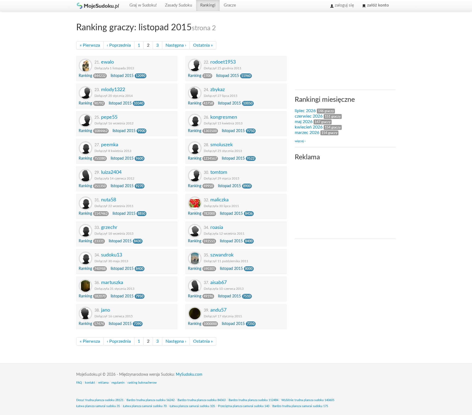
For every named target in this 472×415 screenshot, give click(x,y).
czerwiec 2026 (309, 116)
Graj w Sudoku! (143, 5)
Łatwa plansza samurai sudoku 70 (145, 406)
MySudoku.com (189, 375)
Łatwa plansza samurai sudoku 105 (192, 406)
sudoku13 (111, 255)
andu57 (218, 310)
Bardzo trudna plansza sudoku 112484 (253, 400)
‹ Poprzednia (119, 45)
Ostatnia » (203, 45)
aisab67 (218, 282)
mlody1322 (113, 89)
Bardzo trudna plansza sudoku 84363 (202, 400)
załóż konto (377, 5)
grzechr (109, 227)
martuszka (112, 282)
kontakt (90, 382)
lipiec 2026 (305, 111)
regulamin (118, 382)
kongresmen (223, 117)
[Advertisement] (336, 51)
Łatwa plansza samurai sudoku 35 (98, 406)
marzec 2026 (307, 132)
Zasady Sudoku (178, 5)
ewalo (107, 62)
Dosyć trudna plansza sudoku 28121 (99, 400)
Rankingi (208, 5)
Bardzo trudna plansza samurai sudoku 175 (300, 406)
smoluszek (221, 144)
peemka (109, 144)
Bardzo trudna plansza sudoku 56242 (150, 400)
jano (105, 310)
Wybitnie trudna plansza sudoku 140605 (307, 400)
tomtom (218, 172)
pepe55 (109, 117)
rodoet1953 (223, 62)
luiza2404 (111, 172)
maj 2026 (303, 122)
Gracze (230, 5)
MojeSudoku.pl (98, 5)
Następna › (176, 45)
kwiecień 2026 (309, 127)
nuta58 (108, 200)
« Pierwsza (90, 45)
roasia (216, 227)
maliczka (219, 200)
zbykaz (217, 89)
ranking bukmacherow (142, 382)
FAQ (79, 382)
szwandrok (222, 255)
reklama (103, 382)
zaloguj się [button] (344, 5)
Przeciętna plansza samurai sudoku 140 (243, 406)
